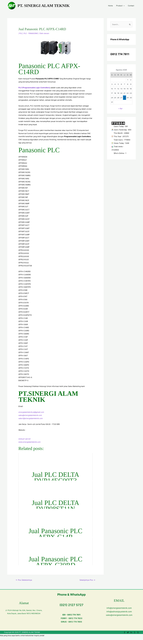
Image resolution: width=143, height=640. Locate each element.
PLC (21, 33)
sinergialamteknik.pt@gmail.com (31, 412)
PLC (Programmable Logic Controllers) (34, 88)
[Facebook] (125, 632)
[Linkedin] (131, 632)
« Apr (120, 108)
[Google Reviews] (138, 632)
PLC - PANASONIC (31, 33)
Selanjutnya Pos (87, 580)
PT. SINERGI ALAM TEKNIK (44, 5)
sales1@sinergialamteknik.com (30, 418)
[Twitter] (128, 632)
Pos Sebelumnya (24, 580)
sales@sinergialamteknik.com (30, 415)
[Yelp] (135, 632)
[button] (123, 6)
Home (110, 6)
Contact (131, 6)
